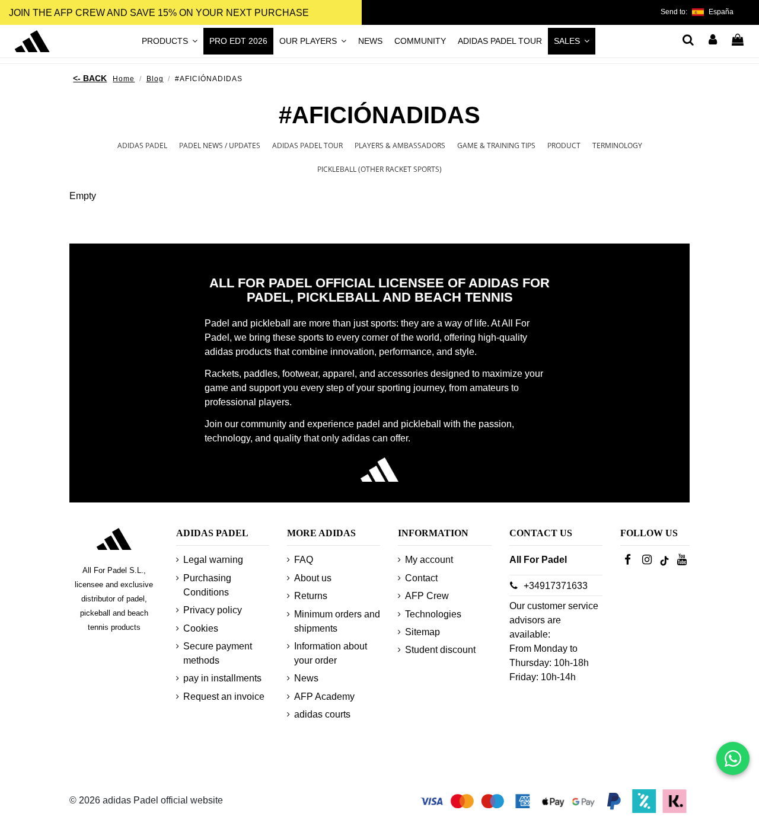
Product (564, 145)
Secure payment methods (217, 653)
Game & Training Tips (496, 145)
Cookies (200, 628)
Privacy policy (212, 610)
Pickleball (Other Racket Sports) (379, 169)
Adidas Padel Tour (307, 145)
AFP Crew (427, 596)
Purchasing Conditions (207, 585)
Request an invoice (223, 696)
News (306, 678)
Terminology (617, 145)
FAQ (303, 560)
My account (429, 560)
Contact (421, 578)
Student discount (440, 650)
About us (312, 578)
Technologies (433, 614)
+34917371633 (556, 586)
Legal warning (213, 560)
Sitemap (422, 632)
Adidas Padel (142, 145)
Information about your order (330, 653)
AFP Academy (324, 696)
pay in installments (222, 678)
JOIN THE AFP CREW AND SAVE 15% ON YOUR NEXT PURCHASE (159, 13)
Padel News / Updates (219, 145)
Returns (310, 596)
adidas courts (322, 714)
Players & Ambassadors (400, 145)
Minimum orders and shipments (337, 621)
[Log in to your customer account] (713, 41)
